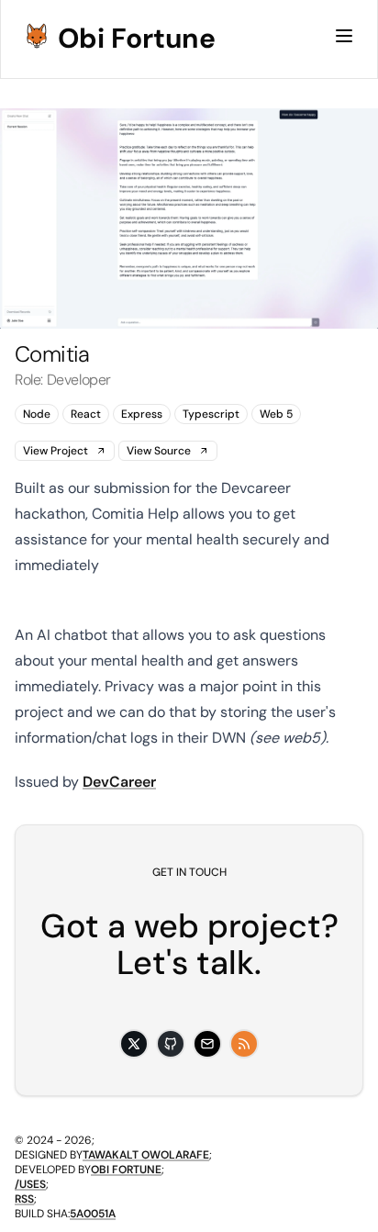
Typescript (211, 414)
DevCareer (119, 781)
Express (141, 414)
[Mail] (207, 1043)
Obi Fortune (137, 38)
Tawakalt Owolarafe (146, 1155)
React (86, 414)
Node (36, 414)
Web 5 (276, 414)
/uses (30, 1184)
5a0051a (93, 1213)
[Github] (170, 1043)
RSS (24, 1199)
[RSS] (244, 1043)
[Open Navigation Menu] (344, 36)
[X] (134, 1043)
